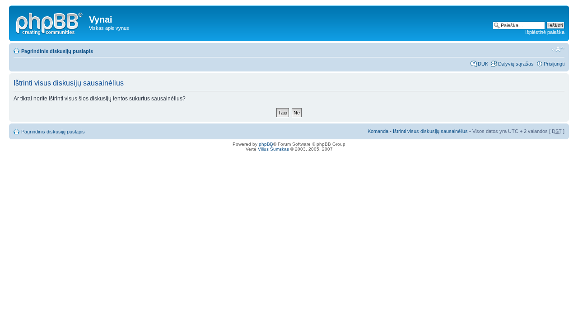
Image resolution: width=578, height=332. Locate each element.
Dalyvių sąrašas (516, 63)
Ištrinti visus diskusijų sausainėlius (430, 131)
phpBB (266, 144)
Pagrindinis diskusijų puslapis (57, 51)
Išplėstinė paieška (544, 32)
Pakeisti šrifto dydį (557, 49)
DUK (483, 63)
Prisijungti (554, 63)
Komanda (378, 131)
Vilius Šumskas (273, 149)
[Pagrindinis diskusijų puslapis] (50, 22)
